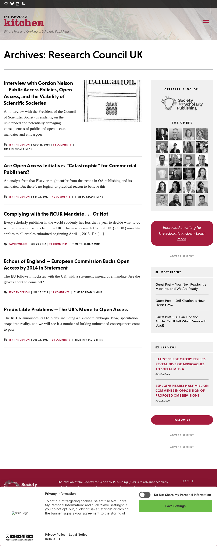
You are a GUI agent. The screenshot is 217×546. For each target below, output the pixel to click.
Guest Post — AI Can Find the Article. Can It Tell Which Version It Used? (181, 321)
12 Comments (60, 292)
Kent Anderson (19, 144)
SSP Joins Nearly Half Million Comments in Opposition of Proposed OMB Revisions (182, 390)
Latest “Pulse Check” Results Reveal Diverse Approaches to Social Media (181, 364)
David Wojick (18, 244)
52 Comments (62, 144)
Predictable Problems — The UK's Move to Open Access (66, 309)
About (187, 481)
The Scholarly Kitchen (24, 21)
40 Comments (61, 196)
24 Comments (58, 244)
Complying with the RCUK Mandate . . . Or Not (56, 214)
